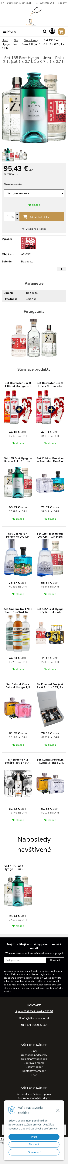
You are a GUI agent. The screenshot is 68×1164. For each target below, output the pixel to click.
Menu (11, 31)
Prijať (34, 1136)
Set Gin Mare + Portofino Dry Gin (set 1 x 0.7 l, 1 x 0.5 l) (18, 538)
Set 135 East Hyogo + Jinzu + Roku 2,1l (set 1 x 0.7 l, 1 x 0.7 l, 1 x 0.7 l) (18, 463)
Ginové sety (31, 40)
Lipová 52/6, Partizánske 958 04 (34, 1011)
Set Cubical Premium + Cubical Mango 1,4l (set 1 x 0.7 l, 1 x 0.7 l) (50, 764)
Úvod (5, 40)
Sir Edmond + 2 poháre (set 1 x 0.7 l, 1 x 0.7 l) (18, 763)
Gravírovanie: (13, 184)
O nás (34, 1051)
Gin (16, 40)
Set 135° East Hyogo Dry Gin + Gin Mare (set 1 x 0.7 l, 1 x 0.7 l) (50, 538)
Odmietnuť (34, 1152)
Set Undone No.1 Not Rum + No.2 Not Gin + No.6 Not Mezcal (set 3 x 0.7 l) (18, 613)
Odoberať (55, 960)
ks (13, 216)
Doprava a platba (34, 1063)
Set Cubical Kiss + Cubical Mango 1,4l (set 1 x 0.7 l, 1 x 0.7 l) (18, 689)
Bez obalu (32, 293)
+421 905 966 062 (36, 1025)
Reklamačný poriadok (34, 1059)
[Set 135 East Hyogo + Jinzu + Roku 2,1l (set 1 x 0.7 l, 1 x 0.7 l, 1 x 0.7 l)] (34, 107)
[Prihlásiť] (52, 31)
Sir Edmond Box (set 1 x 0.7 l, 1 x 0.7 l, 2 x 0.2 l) (50, 687)
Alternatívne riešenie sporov (34, 1094)
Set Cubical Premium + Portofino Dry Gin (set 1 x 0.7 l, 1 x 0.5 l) (50, 463)
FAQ (34, 1075)
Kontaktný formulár (34, 1071)
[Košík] (61, 31)
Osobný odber (34, 1067)
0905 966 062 (46, 2)
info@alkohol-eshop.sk (18, 2)
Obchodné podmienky (34, 1055)
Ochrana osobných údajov (34, 1098)
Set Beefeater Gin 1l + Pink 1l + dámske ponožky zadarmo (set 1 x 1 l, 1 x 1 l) (50, 387)
